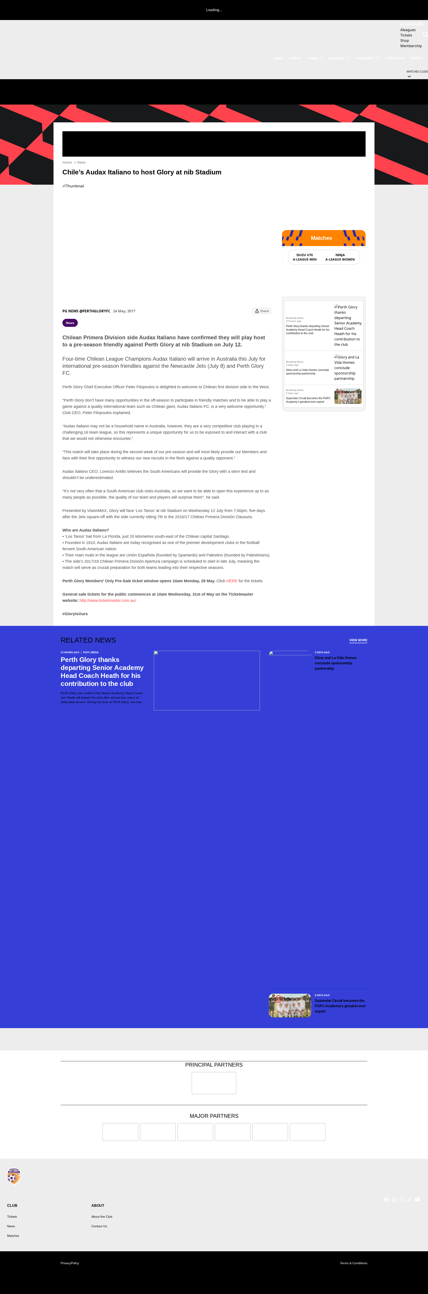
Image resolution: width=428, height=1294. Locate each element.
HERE (231, 581)
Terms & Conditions (353, 1263)
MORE (415, 58)
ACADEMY (336, 58)
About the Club (101, 1216)
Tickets (12, 1216)
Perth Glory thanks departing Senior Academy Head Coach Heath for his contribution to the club (307, 330)
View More (358, 640)
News (81, 162)
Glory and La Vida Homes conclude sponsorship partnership (335, 663)
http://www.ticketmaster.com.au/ (108, 600)
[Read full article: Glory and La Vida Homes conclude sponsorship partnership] (348, 367)
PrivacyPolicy (70, 1263)
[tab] (304, 257)
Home (67, 162)
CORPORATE (395, 58)
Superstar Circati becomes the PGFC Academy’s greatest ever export (340, 1006)
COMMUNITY (364, 58)
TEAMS (312, 58)
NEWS (278, 58)
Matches (13, 1235)
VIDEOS (295, 58)
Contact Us (99, 1226)
